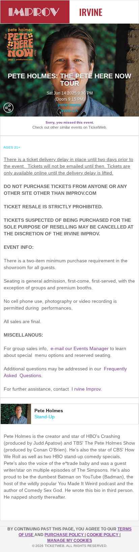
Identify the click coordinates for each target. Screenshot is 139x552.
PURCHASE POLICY (65, 534)
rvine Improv (87, 389)
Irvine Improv (69, 105)
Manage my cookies (69, 540)
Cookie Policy (103, 534)
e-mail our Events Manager (80, 348)
